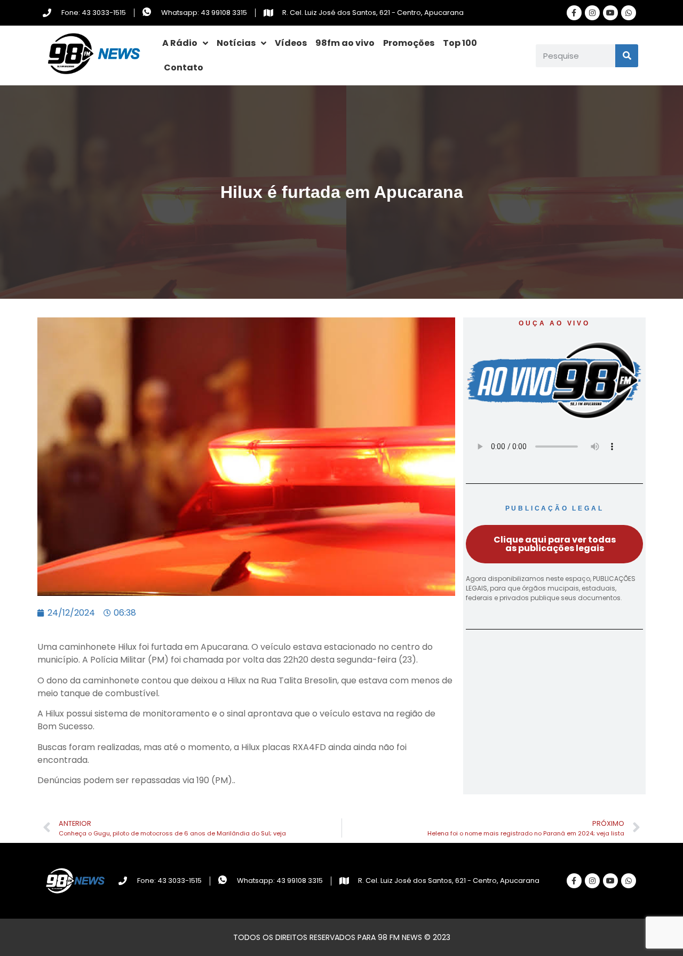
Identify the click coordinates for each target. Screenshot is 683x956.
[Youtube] (610, 12)
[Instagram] (592, 12)
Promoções (408, 43)
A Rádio (179, 43)
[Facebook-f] (574, 12)
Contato (183, 67)
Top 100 (460, 43)
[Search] (626, 55)
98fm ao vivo (345, 43)
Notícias (236, 43)
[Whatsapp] (628, 12)
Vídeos (291, 43)
